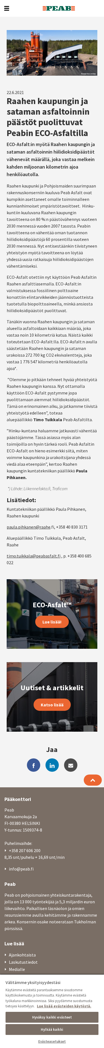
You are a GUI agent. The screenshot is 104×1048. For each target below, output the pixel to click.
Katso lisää (52, 704)
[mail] (70, 765)
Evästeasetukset (52, 1041)
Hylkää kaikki (52, 1029)
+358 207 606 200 (24, 850)
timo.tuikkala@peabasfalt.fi (33, 556)
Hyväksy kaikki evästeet (52, 1017)
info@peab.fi (21, 869)
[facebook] (33, 765)
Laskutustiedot (23, 962)
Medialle (17, 969)
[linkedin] (52, 765)
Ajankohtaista (22, 955)
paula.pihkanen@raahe (28, 527)
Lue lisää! (52, 622)
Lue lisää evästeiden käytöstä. (64, 1006)
